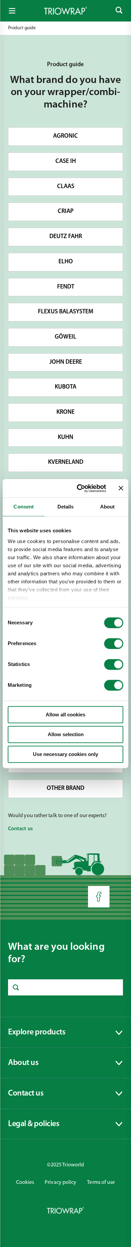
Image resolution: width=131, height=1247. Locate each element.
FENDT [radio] (65, 287)
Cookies (25, 1182)
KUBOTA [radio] (65, 387)
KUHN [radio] (65, 438)
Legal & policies (33, 1127)
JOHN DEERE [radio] (65, 362)
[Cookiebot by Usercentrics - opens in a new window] (79, 488)
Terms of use (101, 1182)
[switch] (113, 643)
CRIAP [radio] (66, 212)
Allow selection (66, 734)
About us (29, 1066)
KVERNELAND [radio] (65, 462)
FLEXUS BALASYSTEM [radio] (65, 312)
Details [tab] (65, 506)
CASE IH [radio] (65, 162)
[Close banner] (121, 488)
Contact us (29, 1096)
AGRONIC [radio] (65, 136)
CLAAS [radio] (65, 187)
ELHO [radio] (65, 262)
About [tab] (107, 506)
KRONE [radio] (65, 412)
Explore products (36, 1035)
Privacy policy (60, 1182)
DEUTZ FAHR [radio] (65, 237)
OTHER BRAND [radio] (65, 789)
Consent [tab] (23, 506)
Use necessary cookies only (65, 754)
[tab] (65, 1033)
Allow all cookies (65, 714)
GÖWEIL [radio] (65, 337)
